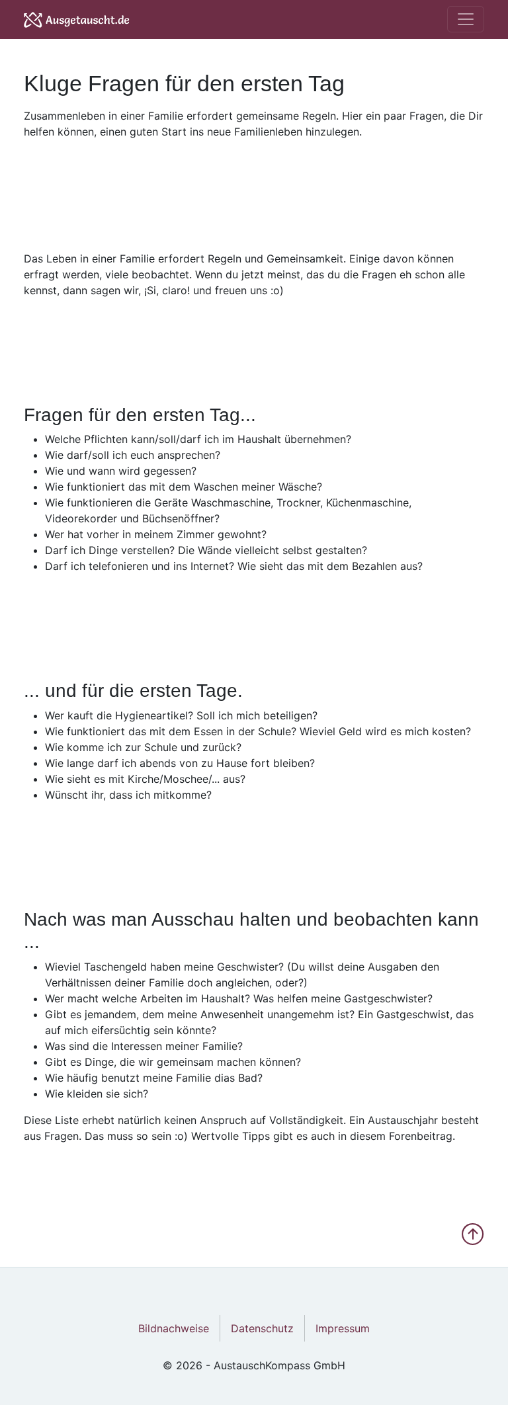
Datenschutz (262, 1328)
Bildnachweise (173, 1328)
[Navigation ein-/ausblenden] (465, 19)
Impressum (343, 1328)
